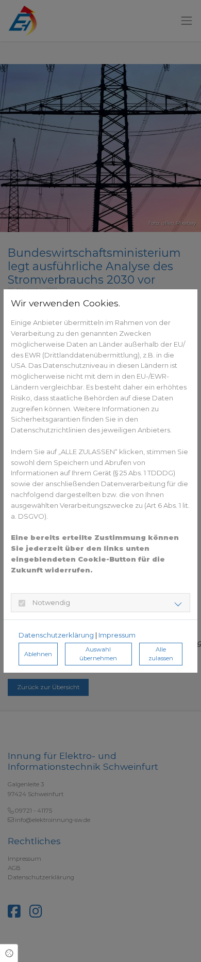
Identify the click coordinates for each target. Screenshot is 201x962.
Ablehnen (38, 654)
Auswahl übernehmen (98, 654)
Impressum (117, 635)
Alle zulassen (160, 654)
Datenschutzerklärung (56, 635)
